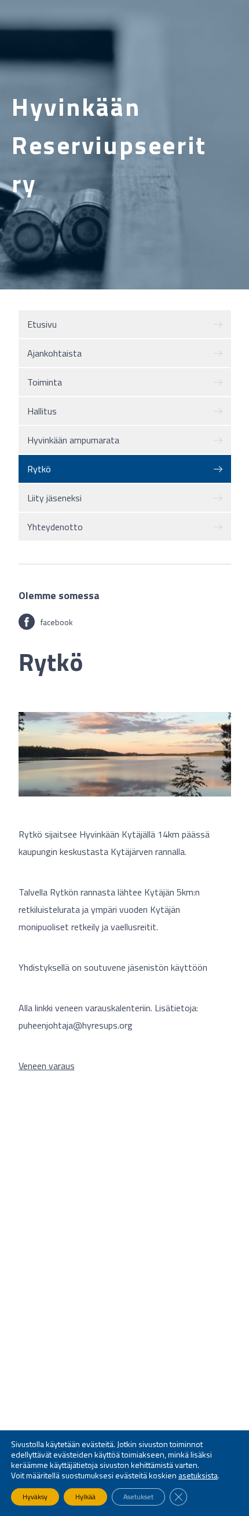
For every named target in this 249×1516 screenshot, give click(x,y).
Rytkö (39, 469)
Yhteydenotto (55, 527)
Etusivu (42, 324)
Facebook (57, 622)
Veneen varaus (47, 1066)
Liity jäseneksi (54, 498)
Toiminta (44, 382)
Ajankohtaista (54, 353)
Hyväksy (35, 1496)
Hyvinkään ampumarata (73, 440)
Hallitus (42, 411)
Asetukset (138, 1496)
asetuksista (198, 1475)
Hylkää (85, 1496)
